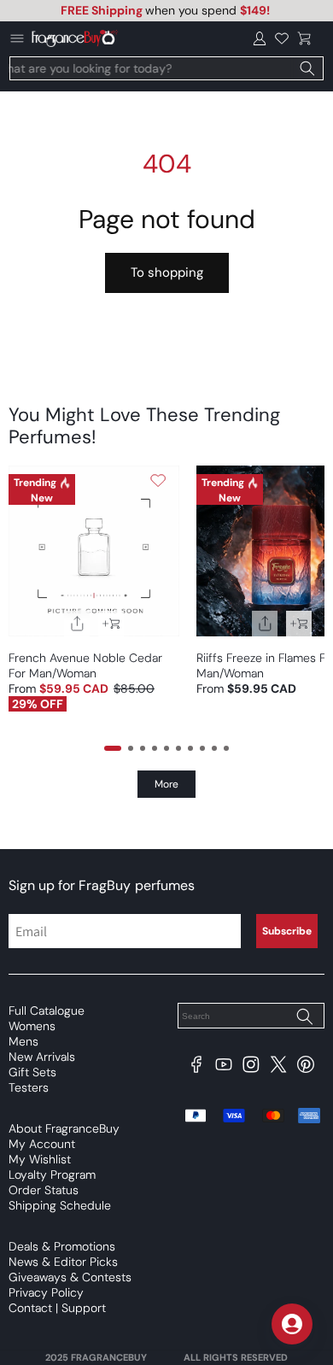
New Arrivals (42, 1056)
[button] (304, 38)
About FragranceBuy (64, 1128)
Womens (32, 1026)
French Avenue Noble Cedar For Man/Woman (85, 665)
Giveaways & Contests (70, 1277)
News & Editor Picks (63, 1261)
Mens (23, 1041)
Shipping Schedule (60, 1205)
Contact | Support (57, 1307)
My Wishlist (40, 1159)
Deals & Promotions (62, 1246)
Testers (29, 1087)
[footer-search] (304, 1017)
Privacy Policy (46, 1292)
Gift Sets (32, 1072)
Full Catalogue (47, 1010)
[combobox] (166, 68)
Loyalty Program (52, 1174)
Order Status (44, 1190)
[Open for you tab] (292, 1323)
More (166, 784)
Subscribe (287, 931)
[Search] (307, 68)
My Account (42, 1143)
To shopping (167, 272)
